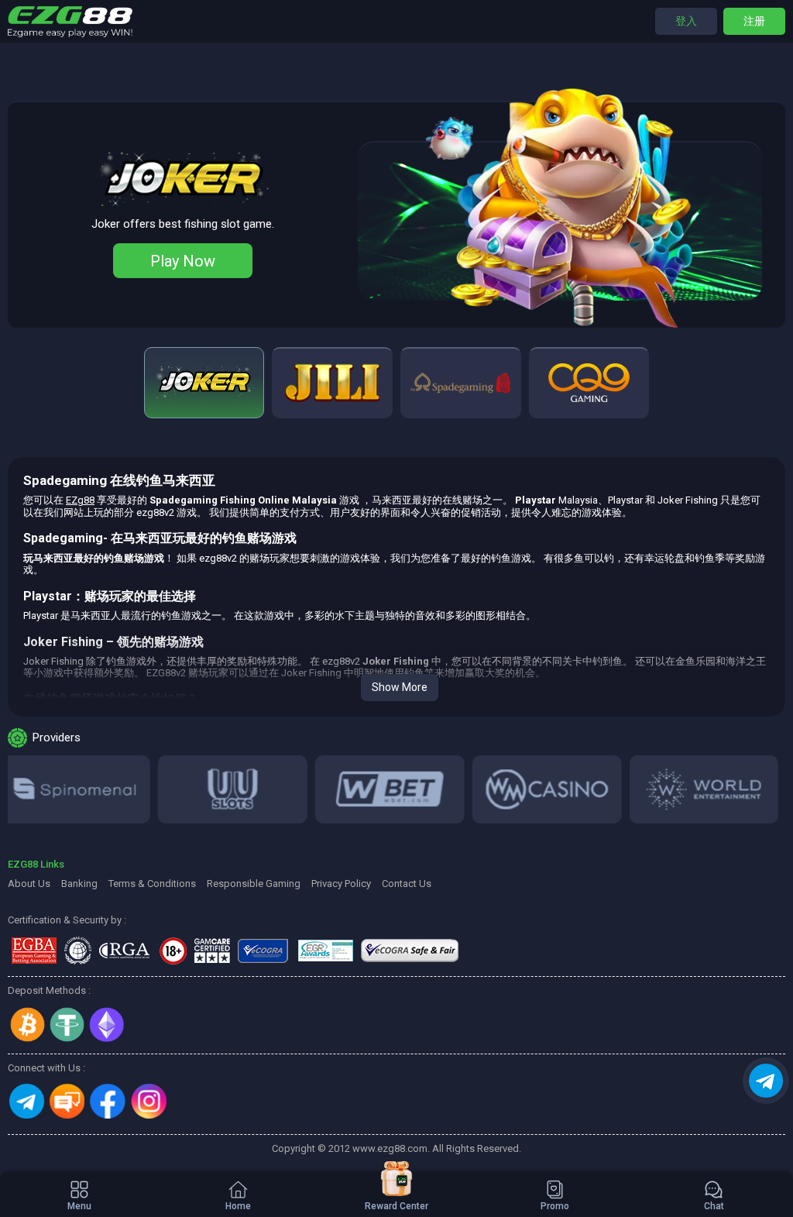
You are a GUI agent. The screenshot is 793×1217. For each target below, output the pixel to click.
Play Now (182, 261)
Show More (399, 687)
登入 (686, 21)
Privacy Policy (341, 883)
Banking (79, 883)
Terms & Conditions (152, 883)
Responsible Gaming (253, 883)
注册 (754, 21)
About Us (29, 883)
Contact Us (406, 883)
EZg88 (80, 500)
